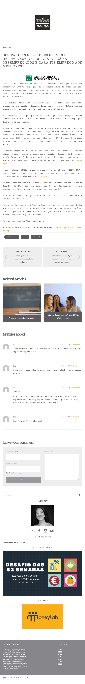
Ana (14, 366)
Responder (77, 344)
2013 (60, 664)
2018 (60, 652)
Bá (14, 344)
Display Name (12, 452)
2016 (60, 657)
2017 (60, 654)
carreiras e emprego (12, 237)
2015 (60, 659)
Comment (48, 452)
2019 (60, 649)
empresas (25, 237)
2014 (60, 661)
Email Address (12, 463)
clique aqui (44, 176)
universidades (37, 237)
